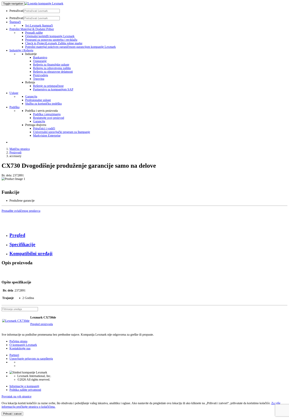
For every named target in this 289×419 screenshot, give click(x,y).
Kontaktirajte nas (19, 348)
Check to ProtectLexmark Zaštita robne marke (53, 43)
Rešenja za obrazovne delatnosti (53, 71)
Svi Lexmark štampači (39, 25)
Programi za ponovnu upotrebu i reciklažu (51, 39)
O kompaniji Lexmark (23, 344)
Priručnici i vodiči (44, 128)
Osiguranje (40, 61)
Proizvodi (15, 152)
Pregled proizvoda (41, 324)
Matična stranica (19, 149)
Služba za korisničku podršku (43, 103)
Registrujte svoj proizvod (48, 117)
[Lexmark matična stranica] (44, 3)
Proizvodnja (40, 75)
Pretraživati (16, 10)
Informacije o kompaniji (24, 386)
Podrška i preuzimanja (47, 114)
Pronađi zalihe (34, 32)
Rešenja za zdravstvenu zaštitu (52, 68)
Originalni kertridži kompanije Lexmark (50, 36)
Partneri (14, 355)
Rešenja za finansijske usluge (51, 64)
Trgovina (38, 78)
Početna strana (18, 341)
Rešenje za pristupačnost (48, 86)
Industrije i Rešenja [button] (21, 50)
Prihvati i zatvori (12, 413)
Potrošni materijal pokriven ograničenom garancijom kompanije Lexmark (70, 46)
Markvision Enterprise (47, 135)
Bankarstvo (40, 57)
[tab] (148, 235)
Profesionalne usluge (38, 100)
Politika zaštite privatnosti (25, 389)
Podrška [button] (14, 107)
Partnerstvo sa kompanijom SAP (53, 89)
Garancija (31, 96)
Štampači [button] (15, 22)
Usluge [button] (13, 93)
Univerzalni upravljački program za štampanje (61, 132)
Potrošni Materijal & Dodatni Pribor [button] (31, 29)
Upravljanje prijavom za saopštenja (31, 358)
